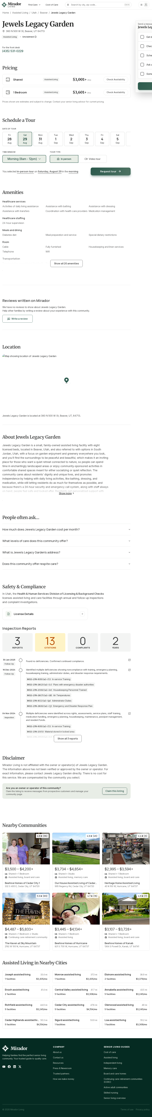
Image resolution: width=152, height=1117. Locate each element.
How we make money (63, 1079)
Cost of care (110, 1052)
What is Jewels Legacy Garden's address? (31, 552)
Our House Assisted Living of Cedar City (76, 883)
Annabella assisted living (119, 989)
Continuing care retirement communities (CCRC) (123, 1080)
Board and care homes (115, 1073)
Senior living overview (115, 1098)
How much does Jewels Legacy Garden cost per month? (41, 529)
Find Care (33, 4)
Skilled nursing (111, 1092)
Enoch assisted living (17, 989)
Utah (34, 12)
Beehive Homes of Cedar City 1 (22, 883)
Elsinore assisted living (118, 974)
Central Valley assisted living (71, 989)
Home (5, 12)
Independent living (113, 1063)
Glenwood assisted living (119, 1004)
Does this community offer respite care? (30, 564)
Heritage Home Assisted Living (122, 883)
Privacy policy (143, 1109)
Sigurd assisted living (67, 1020)
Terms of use (127, 1109)
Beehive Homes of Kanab (119, 943)
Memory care (110, 1068)
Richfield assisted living (18, 1004)
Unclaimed (28, 36)
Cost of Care (52, 4)
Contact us (58, 1057)
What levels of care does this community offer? (35, 541)
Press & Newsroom (62, 1068)
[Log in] (144, 5)
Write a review (19, 318)
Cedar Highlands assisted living (23, 1020)
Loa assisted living (115, 1020)
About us (57, 1052)
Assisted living (111, 1057)
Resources (58, 1063)
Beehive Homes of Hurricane (71, 943)
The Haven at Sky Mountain (20, 943)
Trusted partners (61, 1073)
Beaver (44, 12)
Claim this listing (114, 791)
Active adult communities (116, 1087)
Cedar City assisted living (69, 1004)
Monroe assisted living (68, 974)
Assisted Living (20, 12)
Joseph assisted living (17, 974)
